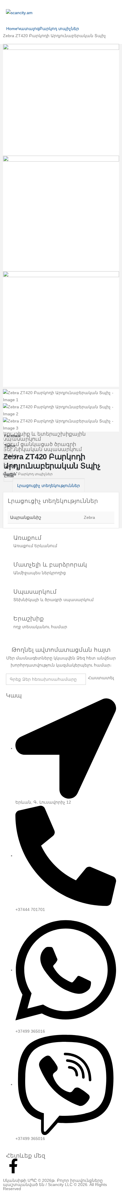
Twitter (8, 446)
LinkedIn (8, 456)
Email (8, 476)
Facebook (8, 436)
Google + (8, 468)
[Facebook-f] (13, 1166)
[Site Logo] (19, 12)
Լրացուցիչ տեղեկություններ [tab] (48, 485)
